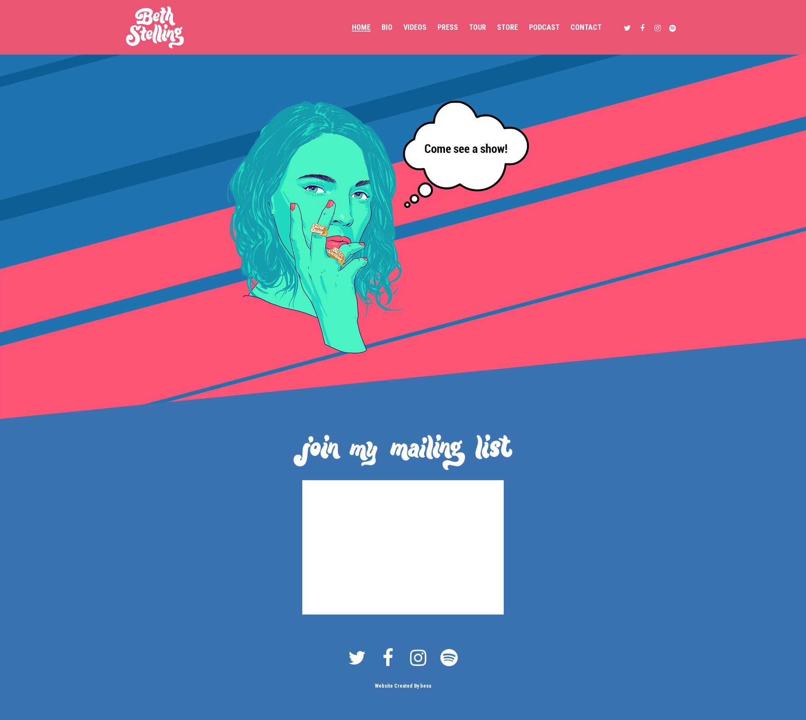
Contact (586, 27)
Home (361, 27)
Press (447, 27)
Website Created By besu (403, 686)
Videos (415, 27)
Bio (387, 27)
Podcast (544, 27)
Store (507, 27)
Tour (477, 27)
